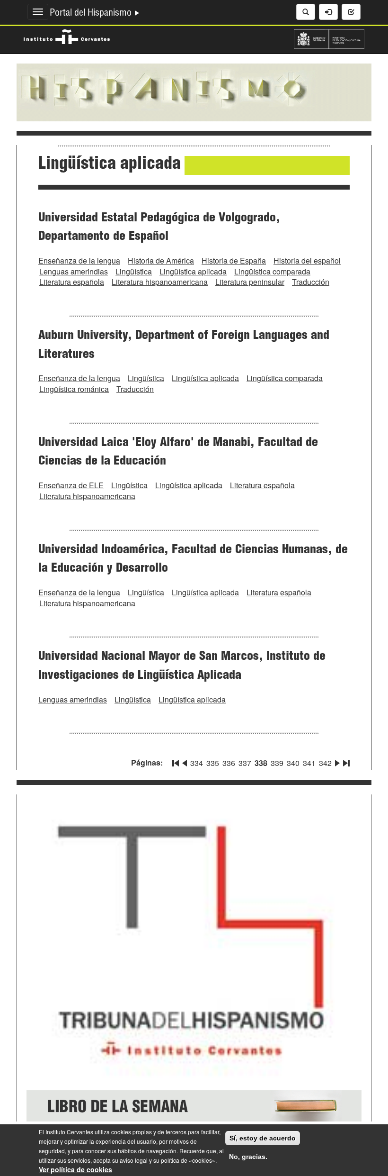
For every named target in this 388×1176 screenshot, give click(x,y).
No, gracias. (248, 1156)
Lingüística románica (74, 388)
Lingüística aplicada (193, 271)
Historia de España (234, 260)
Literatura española (71, 281)
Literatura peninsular (249, 281)
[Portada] (194, 91)
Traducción (310, 281)
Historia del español (307, 260)
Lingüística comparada (272, 271)
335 (212, 762)
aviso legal (134, 1160)
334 (196, 762)
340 (293, 762)
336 (228, 762)
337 (244, 762)
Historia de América (161, 260)
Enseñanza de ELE (71, 485)
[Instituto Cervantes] (67, 35)
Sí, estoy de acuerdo (262, 1138)
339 (277, 762)
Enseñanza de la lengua (79, 260)
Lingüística (133, 271)
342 (325, 762)
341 (309, 762)
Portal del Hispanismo (92, 13)
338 (261, 762)
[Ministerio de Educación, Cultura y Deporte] (329, 38)
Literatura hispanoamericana (160, 281)
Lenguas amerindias (73, 271)
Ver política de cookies (75, 1169)
